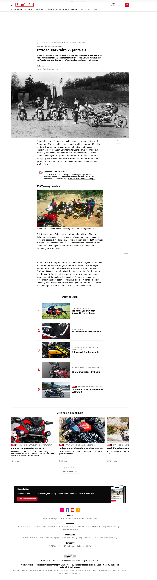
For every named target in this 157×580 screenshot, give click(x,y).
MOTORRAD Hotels (24, 527)
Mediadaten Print (79, 519)
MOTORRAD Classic (69, 546)
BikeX (40, 570)
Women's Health (76, 573)
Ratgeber (74, 9)
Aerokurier (16, 570)
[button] (70, 105)
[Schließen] (100, 172)
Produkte (83, 1)
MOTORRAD (52, 546)
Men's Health (93, 570)
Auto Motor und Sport (29, 570)
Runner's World (63, 573)
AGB (41, 538)
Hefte (77, 1)
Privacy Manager (77, 538)
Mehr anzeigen (68, 471)
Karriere (87, 538)
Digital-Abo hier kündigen (111, 527)
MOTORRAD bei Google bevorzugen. (81, 179)
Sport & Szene (85, 9)
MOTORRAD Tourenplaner (67, 527)
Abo (72, 1)
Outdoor (114, 570)
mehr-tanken (82, 570)
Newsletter (36, 527)
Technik (58, 9)
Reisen (65, 9)
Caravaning (48, 570)
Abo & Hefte (87, 546)
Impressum (34, 538)
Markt (95, 9)
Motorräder (28, 9)
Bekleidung (39, 9)
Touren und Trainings (50, 519)
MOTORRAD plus (83, 527)
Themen (95, 538)
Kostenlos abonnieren (27, 499)
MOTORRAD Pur (96, 527)
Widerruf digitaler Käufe (70, 530)
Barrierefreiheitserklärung (108, 538)
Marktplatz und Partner (49, 527)
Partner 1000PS (92, 519)
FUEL (79, 546)
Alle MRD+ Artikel (17, 9)
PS (59, 546)
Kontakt (25, 538)
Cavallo (56, 570)
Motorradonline (104, 570)
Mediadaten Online (65, 519)
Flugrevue (64, 570)
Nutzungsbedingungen (52, 538)
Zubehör (49, 9)
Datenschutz (66, 538)
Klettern (72, 570)
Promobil (123, 570)
